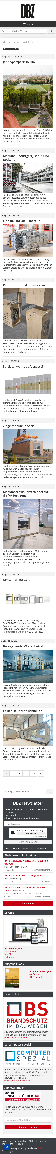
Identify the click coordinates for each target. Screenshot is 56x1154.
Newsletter (6, 1140)
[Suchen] (51, 31)
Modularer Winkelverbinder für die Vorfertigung (26, 493)
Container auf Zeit (16, 580)
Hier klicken (31, 833)
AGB (31, 1140)
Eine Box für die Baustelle (21, 221)
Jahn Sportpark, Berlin (19, 62)
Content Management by (14, 1148)
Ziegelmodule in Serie (19, 426)
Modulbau (27, 42)
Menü (29, 24)
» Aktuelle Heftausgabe (40, 971)
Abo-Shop (9, 954)
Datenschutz (41, 1140)
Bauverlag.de (8, 1151)
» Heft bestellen (36, 977)
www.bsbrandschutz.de (16, 1037)
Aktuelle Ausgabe (13, 948)
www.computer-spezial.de (17, 1080)
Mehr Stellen (28, 903)
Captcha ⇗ (39, 837)
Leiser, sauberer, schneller (22, 711)
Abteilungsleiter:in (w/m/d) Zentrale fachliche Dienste (24, 889)
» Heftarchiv (34, 974)
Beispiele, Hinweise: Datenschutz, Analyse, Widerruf (26, 848)
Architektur (14, 42)
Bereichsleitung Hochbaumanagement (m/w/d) (26, 862)
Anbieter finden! (29, 1127)
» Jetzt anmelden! (28, 841)
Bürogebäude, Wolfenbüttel (23, 646)
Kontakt (19, 1143)
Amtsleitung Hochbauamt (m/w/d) (23, 875)
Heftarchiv (9, 956)
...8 (33, 773)
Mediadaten (10, 951)
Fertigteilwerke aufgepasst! (23, 366)
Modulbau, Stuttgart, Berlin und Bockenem (26, 158)
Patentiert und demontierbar (24, 285)
